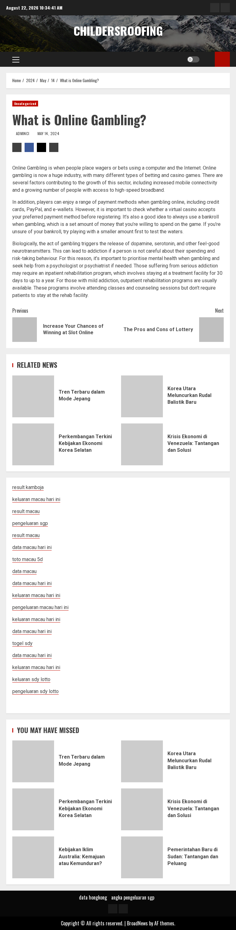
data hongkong (93, 897)
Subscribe (222, 59)
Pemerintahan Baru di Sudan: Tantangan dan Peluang (142, 857)
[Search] (208, 59)
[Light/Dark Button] (193, 59)
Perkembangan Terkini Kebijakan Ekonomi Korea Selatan (33, 444)
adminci (23, 133)
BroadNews (137, 923)
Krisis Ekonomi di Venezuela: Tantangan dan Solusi (142, 444)
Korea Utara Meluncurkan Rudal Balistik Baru (142, 396)
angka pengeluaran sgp (132, 897)
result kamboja (28, 487)
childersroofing (118, 30)
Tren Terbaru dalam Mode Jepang (33, 396)
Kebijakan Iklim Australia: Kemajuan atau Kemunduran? (33, 857)
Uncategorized (25, 103)
